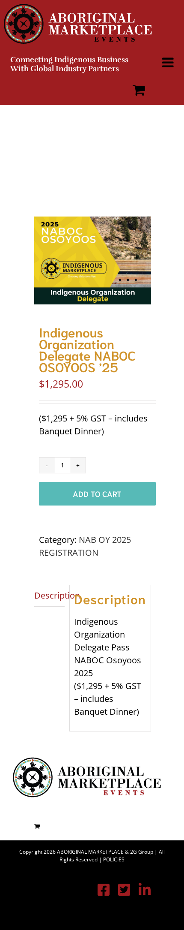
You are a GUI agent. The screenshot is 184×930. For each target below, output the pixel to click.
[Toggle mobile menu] (168, 62)
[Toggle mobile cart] (139, 89)
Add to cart (97, 493)
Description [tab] (49, 595)
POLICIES (114, 859)
